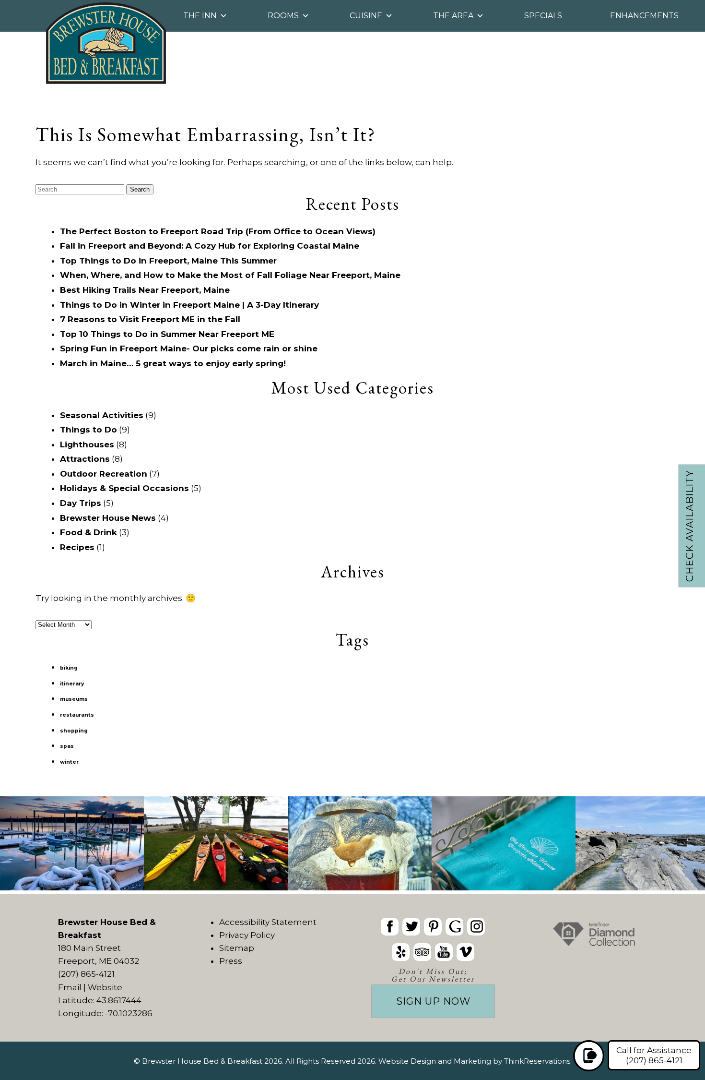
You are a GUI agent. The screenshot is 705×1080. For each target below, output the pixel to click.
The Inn (200, 15)
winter (69, 762)
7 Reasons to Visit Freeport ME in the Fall (150, 319)
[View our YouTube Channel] (444, 952)
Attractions (85, 459)
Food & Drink (88, 532)
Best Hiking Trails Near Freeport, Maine (145, 290)
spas (67, 746)
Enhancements (648, 15)
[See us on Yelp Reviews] (401, 952)
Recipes (77, 547)
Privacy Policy (247, 935)
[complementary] (352, 845)
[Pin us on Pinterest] (433, 927)
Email (70, 987)
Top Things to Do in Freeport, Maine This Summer (168, 260)
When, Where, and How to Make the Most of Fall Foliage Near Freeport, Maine (230, 275)
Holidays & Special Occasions (124, 488)
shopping (74, 731)
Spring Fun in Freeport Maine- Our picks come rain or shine (188, 348)
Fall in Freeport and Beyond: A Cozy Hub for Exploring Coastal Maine (209, 246)
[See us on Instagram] (476, 927)
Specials (547, 15)
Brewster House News (108, 518)
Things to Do (88, 429)
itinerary (72, 684)
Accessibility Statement (268, 922)
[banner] (433, 962)
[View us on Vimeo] (465, 952)
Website (105, 987)
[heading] (352, 62)
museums (74, 699)
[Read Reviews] (422, 952)
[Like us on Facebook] (390, 927)
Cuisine (366, 15)
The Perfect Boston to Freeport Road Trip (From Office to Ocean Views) (218, 231)
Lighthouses (87, 444)
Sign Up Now (433, 1001)
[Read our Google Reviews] (454, 927)
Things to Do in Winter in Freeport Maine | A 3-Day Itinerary (189, 305)
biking (69, 668)
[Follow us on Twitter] (411, 927)
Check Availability (689, 526)
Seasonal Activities (101, 415)
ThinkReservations (537, 1061)
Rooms (283, 15)
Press (230, 961)
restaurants (77, 715)
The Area (453, 15)
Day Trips (80, 503)
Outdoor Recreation (103, 474)
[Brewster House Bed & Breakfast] (106, 81)
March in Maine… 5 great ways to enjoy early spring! (173, 363)
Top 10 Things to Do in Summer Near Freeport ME (167, 334)
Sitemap (236, 948)
